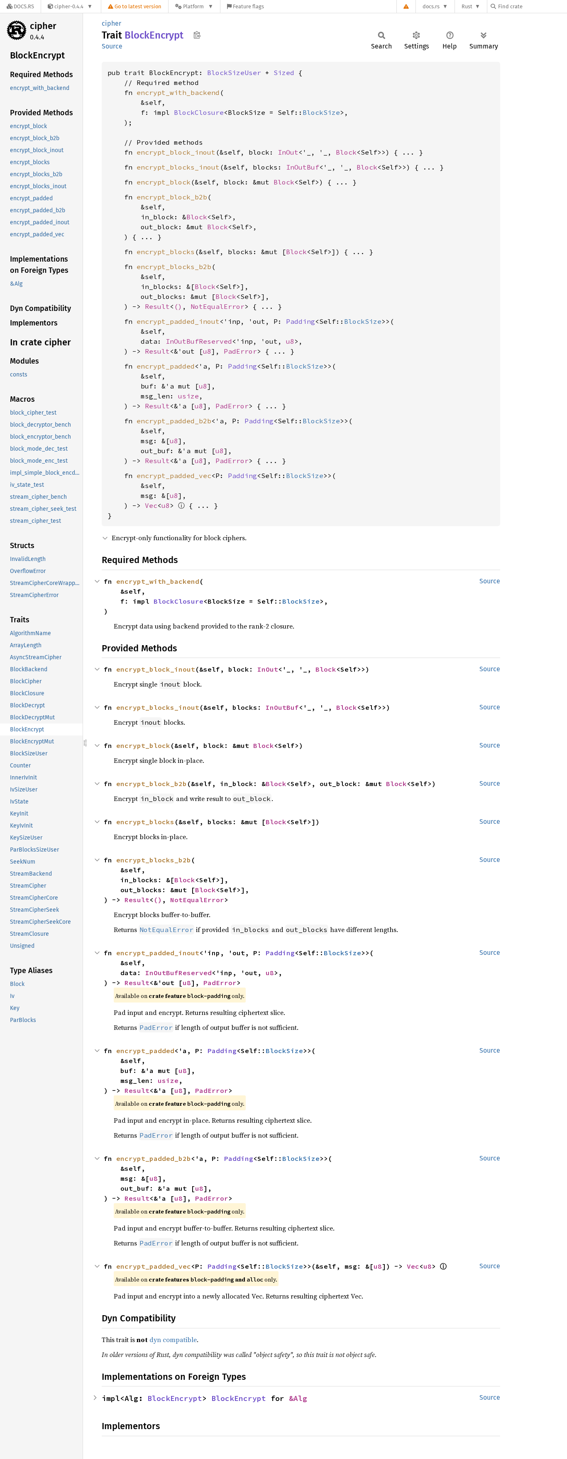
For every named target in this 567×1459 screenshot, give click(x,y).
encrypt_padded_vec (174, 475)
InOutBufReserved (199, 341)
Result (157, 306)
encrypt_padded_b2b (174, 421)
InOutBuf (302, 167)
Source (112, 46)
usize (188, 396)
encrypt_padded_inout (178, 321)
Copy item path (197, 35)
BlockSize (321, 112)
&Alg (298, 1398)
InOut (288, 152)
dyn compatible (173, 1339)
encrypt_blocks (166, 252)
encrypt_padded (166, 366)
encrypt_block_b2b (172, 197)
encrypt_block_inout (176, 152)
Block (346, 152)
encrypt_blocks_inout (178, 167)
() (178, 306)
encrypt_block (164, 182)
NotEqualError (217, 306)
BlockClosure (199, 112)
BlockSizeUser (234, 72)
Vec (151, 505)
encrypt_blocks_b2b (174, 266)
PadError (240, 351)
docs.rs (431, 6)
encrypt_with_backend (178, 92)
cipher (43, 26)
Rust (467, 6)
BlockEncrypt (174, 1398)
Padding (300, 321)
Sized (284, 72)
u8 (290, 341)
